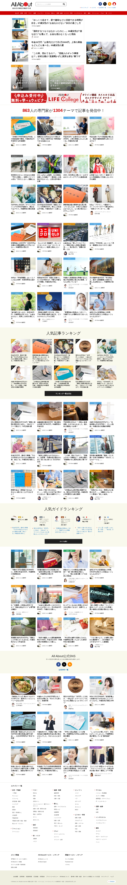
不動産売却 (15, 818)
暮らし (53, 13)
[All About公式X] (105, 4)
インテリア (15, 804)
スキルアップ (78, 820)
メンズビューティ (100, 823)
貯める (35, 793)
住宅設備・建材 (16, 801)
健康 (35, 13)
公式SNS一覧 (102, 7)
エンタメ (98, 831)
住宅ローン (36, 801)
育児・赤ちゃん (58, 823)
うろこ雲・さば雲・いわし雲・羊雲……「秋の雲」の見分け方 (105, 529)
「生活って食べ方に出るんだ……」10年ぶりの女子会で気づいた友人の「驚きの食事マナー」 (84, 530)
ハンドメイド (57, 817)
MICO (76, 809)
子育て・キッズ (58, 826)
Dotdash (112, 881)
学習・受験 (78, 831)
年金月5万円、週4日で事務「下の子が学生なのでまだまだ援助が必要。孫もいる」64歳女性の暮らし (20, 530)
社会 (76, 829)
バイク (35, 841)
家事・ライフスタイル (60, 806)
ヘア (76, 798)
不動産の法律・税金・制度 (19, 820)
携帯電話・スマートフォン (103, 798)
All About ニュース (43, 859)
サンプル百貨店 (69, 859)
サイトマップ (84, 7)
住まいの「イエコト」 (18, 823)
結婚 (97, 812)
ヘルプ (112, 876)
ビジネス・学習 (68, 13)
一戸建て (14, 793)
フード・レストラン (59, 834)
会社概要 (15, 876)
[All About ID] (114, 4)
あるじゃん (36, 819)
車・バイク (109, 13)
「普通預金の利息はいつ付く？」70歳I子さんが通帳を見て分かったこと (63, 530)
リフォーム (15, 798)
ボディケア (78, 801)
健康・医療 (57, 790)
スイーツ (56, 837)
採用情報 (22, 876)
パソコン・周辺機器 (101, 793)
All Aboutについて (64, 876)
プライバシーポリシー (52, 876)
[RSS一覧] (109, 4)
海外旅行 (35, 828)
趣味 (89, 13)
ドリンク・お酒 (58, 839)
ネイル (77, 804)
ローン (35, 817)
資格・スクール (79, 823)
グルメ (102, 13)
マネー (30, 13)
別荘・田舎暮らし (17, 812)
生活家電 (56, 815)
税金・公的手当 (37, 814)
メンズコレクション (101, 820)
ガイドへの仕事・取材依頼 (18, 864)
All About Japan (42, 862)
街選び (14, 809)
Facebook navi (69, 862)
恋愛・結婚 (60, 13)
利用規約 (42, 876)
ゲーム (98, 833)
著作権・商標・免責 (76, 876)
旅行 (85, 13)
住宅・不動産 (16, 790)
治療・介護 (57, 798)
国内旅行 (35, 830)
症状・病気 (57, 796)
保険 (34, 798)
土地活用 (14, 815)
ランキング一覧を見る (63, 393)
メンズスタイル (78, 13)
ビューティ (40, 13)
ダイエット (78, 807)
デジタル (47, 13)
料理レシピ (57, 809)
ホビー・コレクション (102, 836)
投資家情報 (29, 876)
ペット (98, 842)
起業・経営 (78, 826)
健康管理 (56, 793)
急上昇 (17, 13)
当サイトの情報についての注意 (91, 876)
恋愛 (97, 809)
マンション (15, 796)
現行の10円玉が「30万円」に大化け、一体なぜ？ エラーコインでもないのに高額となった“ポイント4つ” (41, 531)
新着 (21, 13)
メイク (77, 793)
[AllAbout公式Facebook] (100, 4)
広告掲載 (36, 876)
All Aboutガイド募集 (16, 862)
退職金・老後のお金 (38, 811)
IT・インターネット (101, 801)
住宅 (25, 13)
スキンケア (78, 796)
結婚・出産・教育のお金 (39, 808)
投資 (34, 796)
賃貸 (13, 807)
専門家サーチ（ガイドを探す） (19, 859)
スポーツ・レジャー (101, 839)
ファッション (95, 13)
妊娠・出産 (57, 820)
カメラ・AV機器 (100, 796)
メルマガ (93, 7)
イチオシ (67, 864)
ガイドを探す (112, 7)
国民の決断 (14, 867)
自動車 (35, 838)
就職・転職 (78, 817)
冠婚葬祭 (56, 812)
